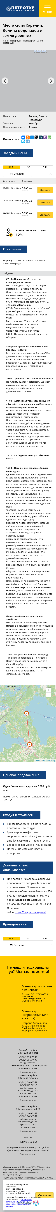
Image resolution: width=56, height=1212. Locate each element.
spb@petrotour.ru (28, 1119)
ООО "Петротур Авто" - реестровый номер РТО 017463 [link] (28, 1178)
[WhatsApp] (49, 137)
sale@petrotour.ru (28, 1062)
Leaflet (37, 760)
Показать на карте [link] (28, 1072)
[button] (11, 167)
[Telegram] (28, 141)
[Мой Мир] (32, 137)
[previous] (5, 80)
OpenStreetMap (49, 760)
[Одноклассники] (28, 137)
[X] (36, 137)
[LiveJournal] (41, 137)
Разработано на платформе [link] (28, 1197)
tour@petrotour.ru (28, 1088)
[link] (28, 8)
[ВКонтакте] (23, 137)
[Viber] (45, 137)
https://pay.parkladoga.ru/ (30, 912)
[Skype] (23, 141)
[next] (51, 80)
